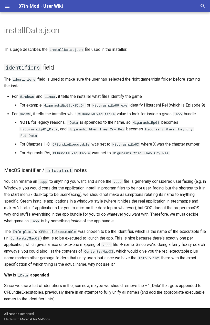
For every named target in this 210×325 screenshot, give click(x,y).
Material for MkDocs (35, 319)
